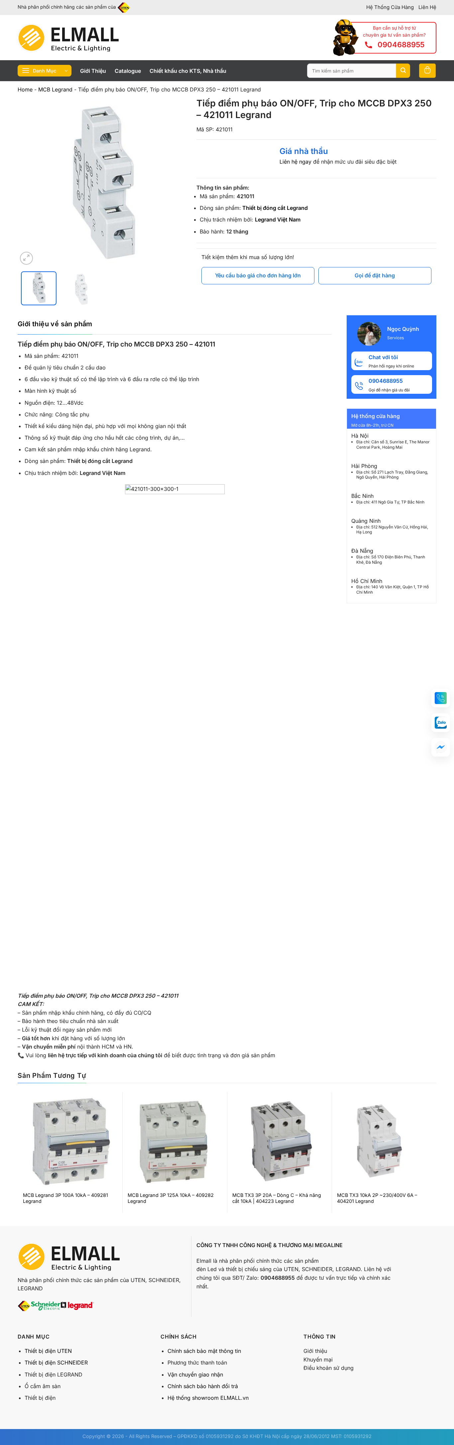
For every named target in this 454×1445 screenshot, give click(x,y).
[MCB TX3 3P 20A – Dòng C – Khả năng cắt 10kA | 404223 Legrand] (279, 1141)
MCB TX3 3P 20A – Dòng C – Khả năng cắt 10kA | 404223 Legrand (276, 1198)
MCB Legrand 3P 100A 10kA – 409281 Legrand (65, 1198)
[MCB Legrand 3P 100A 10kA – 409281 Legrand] (70, 1141)
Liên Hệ (427, 7)
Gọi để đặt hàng (375, 275)
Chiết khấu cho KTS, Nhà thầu (188, 71)
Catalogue (128, 71)
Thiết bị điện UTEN (48, 1351)
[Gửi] (403, 71)
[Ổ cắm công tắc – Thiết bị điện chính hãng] (68, 38)
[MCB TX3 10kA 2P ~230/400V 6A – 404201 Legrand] (384, 1141)
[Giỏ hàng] (427, 71)
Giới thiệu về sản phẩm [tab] (55, 324)
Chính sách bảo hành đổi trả (203, 1386)
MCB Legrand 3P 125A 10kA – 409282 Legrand (171, 1198)
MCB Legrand (55, 89)
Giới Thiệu (93, 71)
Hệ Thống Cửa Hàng (390, 7)
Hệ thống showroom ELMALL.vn (208, 1397)
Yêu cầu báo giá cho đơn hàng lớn (258, 275)
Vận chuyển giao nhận (195, 1374)
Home (25, 89)
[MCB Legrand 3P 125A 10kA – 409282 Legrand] (175, 1141)
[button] (440, 698)
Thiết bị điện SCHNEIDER (56, 1362)
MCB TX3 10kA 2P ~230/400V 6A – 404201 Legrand (377, 1198)
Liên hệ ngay (295, 161)
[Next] (174, 182)
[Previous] (29, 182)
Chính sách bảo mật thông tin (204, 1351)
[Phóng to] (26, 258)
